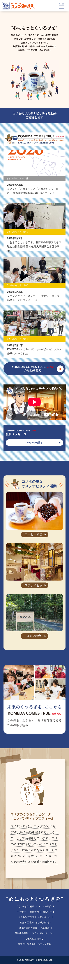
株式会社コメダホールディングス (34, 944)
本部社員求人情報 (28, 928)
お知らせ (47, 912)
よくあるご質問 (26, 917)
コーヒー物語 (34, 534)
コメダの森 (33, 635)
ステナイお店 (34, 585)
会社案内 (21, 912)
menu (61, 4)
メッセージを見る (34, 442)
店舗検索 (34, 912)
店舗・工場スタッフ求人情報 (34, 922)
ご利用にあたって (34, 938)
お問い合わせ (44, 917)
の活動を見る (33, 370)
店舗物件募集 (21, 933)
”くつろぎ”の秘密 (25, 906)
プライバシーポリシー (43, 933)
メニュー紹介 (45, 906)
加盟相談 (45, 928)
